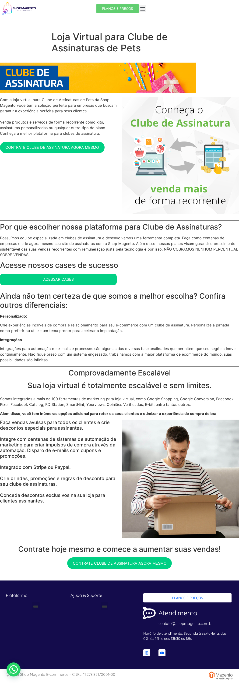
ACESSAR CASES (58, 279)
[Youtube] (161, 652)
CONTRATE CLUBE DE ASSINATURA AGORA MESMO (52, 147)
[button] (142, 8)
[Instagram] (146, 652)
